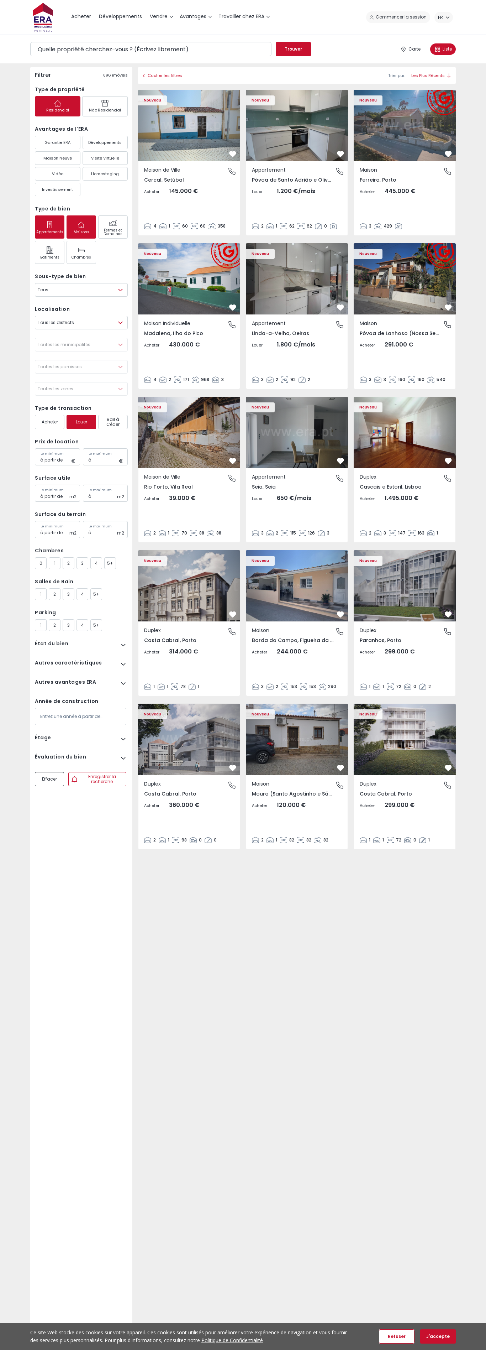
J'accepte (438, 1336)
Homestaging (105, 174)
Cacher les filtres (165, 75)
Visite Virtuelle (105, 158)
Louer (81, 422)
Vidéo (57, 174)
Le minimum (52, 454)
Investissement (57, 189)
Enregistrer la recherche (102, 779)
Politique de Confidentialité (232, 1340)
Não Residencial (105, 110)
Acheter (50, 422)
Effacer (49, 779)
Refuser (397, 1336)
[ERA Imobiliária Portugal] (43, 17)
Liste (447, 49)
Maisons (81, 232)
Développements (105, 142)
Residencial (57, 110)
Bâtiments (49, 257)
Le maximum (100, 454)
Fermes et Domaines (113, 232)
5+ (110, 563)
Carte (414, 49)
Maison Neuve (57, 158)
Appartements (49, 232)
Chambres (81, 257)
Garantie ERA (57, 142)
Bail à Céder (113, 421)
